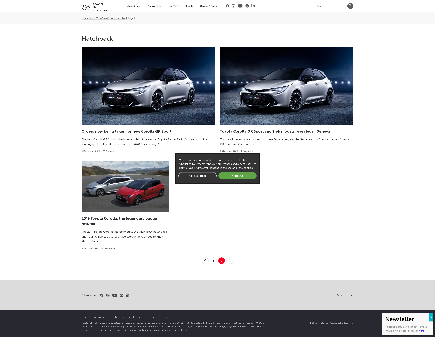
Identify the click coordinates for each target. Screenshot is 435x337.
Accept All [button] (237, 175)
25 (110, 150)
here (422, 330)
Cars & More (95, 18)
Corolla (111, 18)
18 (108, 248)
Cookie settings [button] (197, 175)
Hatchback (121, 18)
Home (85, 18)
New (104, 18)
